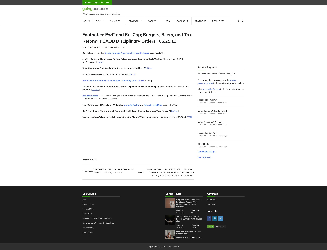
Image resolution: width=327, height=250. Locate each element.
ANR (94, 159)
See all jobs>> (204, 157)
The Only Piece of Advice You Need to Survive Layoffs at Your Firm (189, 218)
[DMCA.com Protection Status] (216, 227)
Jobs (167, 21)
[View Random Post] (238, 21)
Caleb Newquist (116, 47)
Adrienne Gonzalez (183, 237)
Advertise (200, 21)
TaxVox (174, 111)
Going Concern (172, 246)
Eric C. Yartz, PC (131, 105)
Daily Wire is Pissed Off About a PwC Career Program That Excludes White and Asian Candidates (189, 203)
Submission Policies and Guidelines (97, 218)
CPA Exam (134, 21)
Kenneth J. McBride (153, 105)
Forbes (100, 62)
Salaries (115, 21)
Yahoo (132, 74)
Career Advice (88, 204)
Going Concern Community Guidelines (98, 223)
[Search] (243, 21)
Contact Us (87, 214)
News (87, 21)
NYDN (189, 117)
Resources (218, 21)
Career (152, 21)
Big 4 (98, 21)
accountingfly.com (211, 89)
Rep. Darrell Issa (90, 95)
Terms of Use (88, 209)
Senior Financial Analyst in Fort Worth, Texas (127, 53)
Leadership (182, 21)
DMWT (95, 89)
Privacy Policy (88, 228)
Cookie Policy (87, 232)
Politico (148, 68)
